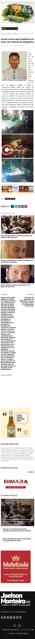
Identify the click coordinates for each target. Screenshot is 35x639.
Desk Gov (13, 633)
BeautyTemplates (22, 633)
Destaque (8, 33)
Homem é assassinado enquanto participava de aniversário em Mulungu (17, 261)
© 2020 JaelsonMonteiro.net (10, 630)
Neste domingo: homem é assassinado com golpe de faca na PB (15, 286)
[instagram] (19, 626)
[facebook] (14, 626)
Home (2, 33)
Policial (15, 33)
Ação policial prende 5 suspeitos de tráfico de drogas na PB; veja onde (16, 236)
